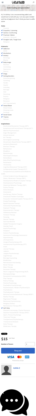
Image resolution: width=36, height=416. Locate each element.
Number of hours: (7, 344)
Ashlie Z (16, 368)
